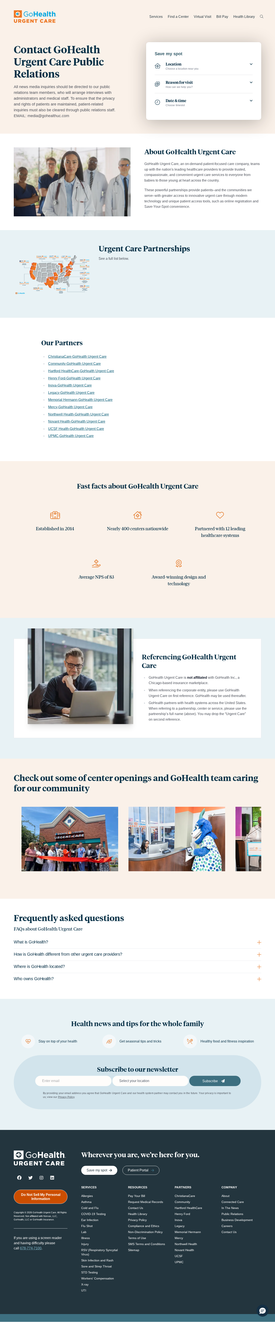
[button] (263, 1311)
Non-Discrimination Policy (145, 1232)
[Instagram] (41, 1177)
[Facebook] (19, 1177)
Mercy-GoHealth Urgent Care (70, 407)
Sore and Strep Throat (96, 1266)
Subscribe (210, 1081)
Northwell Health (186, 1244)
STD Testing (89, 1272)
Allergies (87, 1196)
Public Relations (232, 1214)
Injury (85, 1244)
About (225, 1196)
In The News (230, 1208)
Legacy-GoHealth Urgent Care (71, 392)
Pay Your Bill (136, 1196)
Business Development (237, 1220)
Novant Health (184, 1250)
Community (182, 1202)
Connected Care (233, 1202)
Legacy (180, 1226)
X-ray (85, 1284)
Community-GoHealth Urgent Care (74, 363)
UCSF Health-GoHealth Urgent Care (76, 429)
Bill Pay (222, 16)
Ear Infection (89, 1220)
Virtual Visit (202, 16)
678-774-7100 (30, 1248)
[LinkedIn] (52, 1177)
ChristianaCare (185, 1196)
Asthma (86, 1202)
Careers (227, 1226)
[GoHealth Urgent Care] (35, 17)
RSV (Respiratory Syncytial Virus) (99, 1252)
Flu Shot (87, 1226)
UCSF (179, 1256)
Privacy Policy (66, 1097)
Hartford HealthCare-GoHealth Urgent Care (81, 371)
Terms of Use (137, 1238)
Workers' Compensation (97, 1278)
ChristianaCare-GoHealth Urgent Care (77, 356)
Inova (178, 1220)
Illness (85, 1238)
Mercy (179, 1238)
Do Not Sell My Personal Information (40, 1197)
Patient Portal (138, 1170)
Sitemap (133, 1250)
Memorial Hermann (188, 1232)
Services (156, 16)
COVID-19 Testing (93, 1214)
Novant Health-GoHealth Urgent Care (76, 421)
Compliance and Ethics (143, 1226)
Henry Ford (182, 1214)
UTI (83, 1290)
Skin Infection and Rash (97, 1260)
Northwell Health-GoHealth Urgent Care (78, 414)
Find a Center (178, 16)
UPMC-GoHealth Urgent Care (71, 436)
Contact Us (135, 1208)
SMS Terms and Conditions (146, 1244)
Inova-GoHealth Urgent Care (70, 385)
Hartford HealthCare (188, 1208)
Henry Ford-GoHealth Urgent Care (74, 378)
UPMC (179, 1262)
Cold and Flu (90, 1208)
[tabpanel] (137, 955)
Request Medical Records (145, 1202)
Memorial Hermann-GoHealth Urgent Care (80, 400)
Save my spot (97, 1170)
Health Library (244, 16)
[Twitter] (30, 1177)
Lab (83, 1232)
